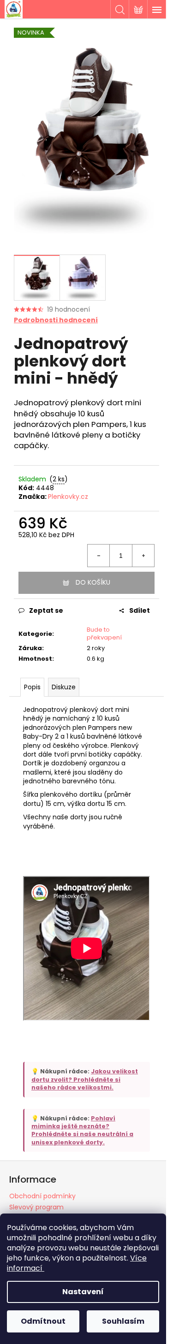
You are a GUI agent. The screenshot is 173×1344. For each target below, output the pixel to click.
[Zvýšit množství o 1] (143, 556)
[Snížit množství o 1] (99, 556)
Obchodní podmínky (42, 1196)
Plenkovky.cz (68, 496)
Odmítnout (43, 1321)
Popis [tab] (32, 687)
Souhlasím (123, 1321)
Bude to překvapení (104, 633)
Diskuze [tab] (64, 687)
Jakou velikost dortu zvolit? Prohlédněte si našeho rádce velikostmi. (84, 1079)
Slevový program (36, 1207)
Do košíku (93, 582)
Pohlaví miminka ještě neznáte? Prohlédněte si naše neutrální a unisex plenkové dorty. (82, 1130)
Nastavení (83, 1291)
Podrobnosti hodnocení (56, 320)
